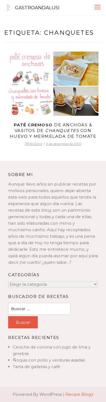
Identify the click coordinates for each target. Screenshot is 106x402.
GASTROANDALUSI (37, 7)
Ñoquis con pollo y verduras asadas (49, 360)
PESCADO (33, 144)
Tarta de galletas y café (36, 366)
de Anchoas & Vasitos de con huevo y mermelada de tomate (53, 130)
